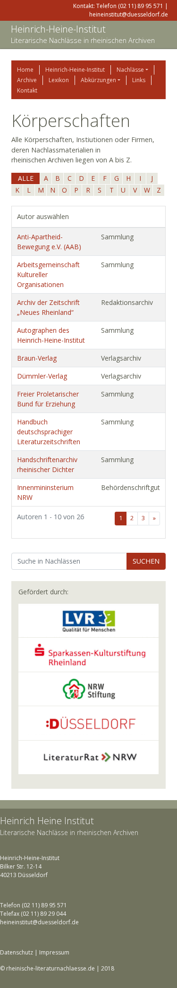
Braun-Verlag (37, 358)
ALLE (26, 178)
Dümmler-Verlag (42, 376)
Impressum (54, 952)
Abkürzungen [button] (98, 80)
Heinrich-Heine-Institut (58, 29)
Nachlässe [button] (130, 70)
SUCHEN (146, 561)
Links (138, 80)
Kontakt (27, 90)
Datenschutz (16, 952)
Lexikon (59, 80)
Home (25, 70)
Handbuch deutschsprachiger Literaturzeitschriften (48, 431)
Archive (27, 80)
